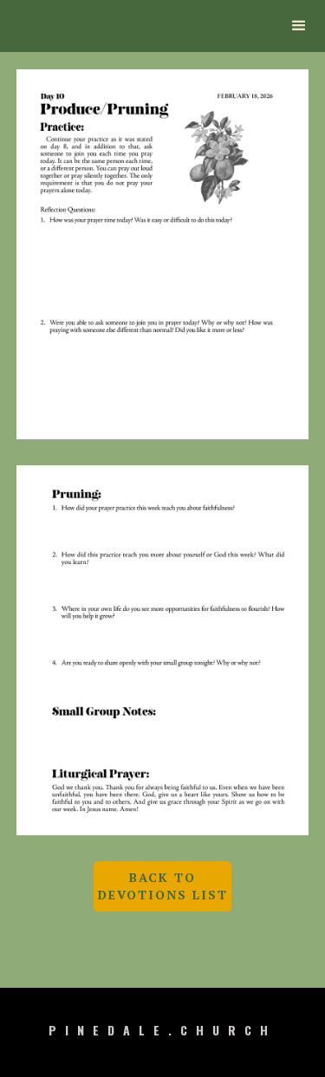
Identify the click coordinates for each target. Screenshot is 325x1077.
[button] (299, 26)
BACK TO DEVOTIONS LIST (163, 886)
